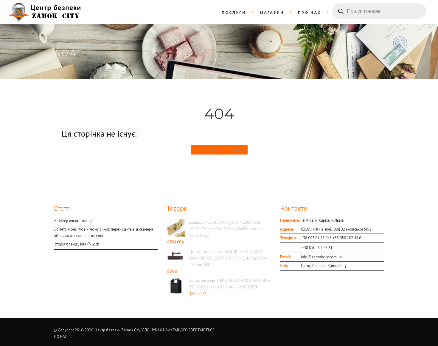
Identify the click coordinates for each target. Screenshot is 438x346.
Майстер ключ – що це (73, 220)
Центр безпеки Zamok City (324, 265)
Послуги (234, 12)
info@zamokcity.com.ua (321, 257)
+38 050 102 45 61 (348, 237)
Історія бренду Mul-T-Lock (76, 244)
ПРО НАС (309, 12)
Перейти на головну (222, 149)
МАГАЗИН (272, 12)
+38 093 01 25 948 (316, 237)
